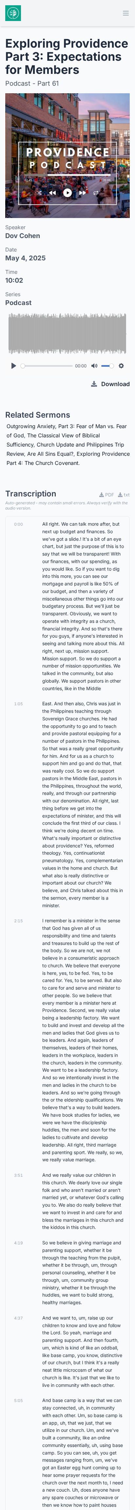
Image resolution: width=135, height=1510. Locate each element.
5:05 (18, 1400)
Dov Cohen (22, 236)
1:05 (18, 703)
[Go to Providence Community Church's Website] (13, 13)
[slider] (47, 366)
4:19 (18, 1242)
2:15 (18, 920)
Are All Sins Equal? (50, 453)
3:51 (18, 1175)
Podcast (18, 303)
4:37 (18, 1318)
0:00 (18, 524)
